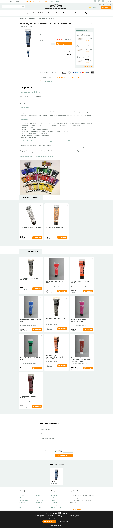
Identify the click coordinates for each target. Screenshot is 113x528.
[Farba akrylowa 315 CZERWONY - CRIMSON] (31, 384)
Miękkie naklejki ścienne (75, 13)
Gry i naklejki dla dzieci (52, 13)
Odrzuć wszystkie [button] (64, 521)
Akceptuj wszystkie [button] (49, 521)
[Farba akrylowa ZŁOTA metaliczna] (56, 215)
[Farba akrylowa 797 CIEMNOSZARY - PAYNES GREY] (30, 267)
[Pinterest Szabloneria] (103, 1)
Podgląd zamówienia (56, 510)
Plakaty (64, 13)
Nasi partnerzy (38, 498)
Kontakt (21, 505)
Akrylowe (51, 18)
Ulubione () (95, 7)
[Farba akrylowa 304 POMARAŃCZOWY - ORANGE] (82, 268)
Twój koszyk (54, 495)
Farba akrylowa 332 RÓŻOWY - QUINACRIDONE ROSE (79, 320)
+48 (29, 1)
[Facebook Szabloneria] (99, 1)
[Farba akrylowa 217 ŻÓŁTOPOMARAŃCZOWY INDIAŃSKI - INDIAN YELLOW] (56, 344)
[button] (56, 525)
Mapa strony (22, 502)
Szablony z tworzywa (24, 13)
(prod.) (107, 7)
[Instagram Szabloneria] (95, 1)
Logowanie (108, 4)
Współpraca (38, 507)
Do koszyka (38, 237)
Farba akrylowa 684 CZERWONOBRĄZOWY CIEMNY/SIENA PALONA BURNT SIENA (81, 359)
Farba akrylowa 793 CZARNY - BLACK (55, 318)
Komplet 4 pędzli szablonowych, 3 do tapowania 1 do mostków (84, 34)
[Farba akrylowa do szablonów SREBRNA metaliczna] (31, 215)
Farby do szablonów (42, 18)
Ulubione (53, 498)
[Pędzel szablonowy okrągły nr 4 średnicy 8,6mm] (80, 61)
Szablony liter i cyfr (38, 13)
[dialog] (56, 519)
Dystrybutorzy (38, 502)
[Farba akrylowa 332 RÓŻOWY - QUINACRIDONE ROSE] (82, 307)
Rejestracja (101, 4)
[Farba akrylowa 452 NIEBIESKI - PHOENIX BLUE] (31, 307)
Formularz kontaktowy (54, 1)
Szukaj (23, 6)
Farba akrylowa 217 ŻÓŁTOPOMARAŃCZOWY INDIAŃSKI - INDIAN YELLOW (55, 357)
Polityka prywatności (24, 500)
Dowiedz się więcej (60, 518)
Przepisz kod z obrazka (48, 451)
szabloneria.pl (56, 6)
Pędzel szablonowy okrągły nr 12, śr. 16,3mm (84, 45)
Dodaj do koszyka (65, 44)
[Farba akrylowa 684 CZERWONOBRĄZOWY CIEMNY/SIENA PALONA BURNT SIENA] (82, 345)
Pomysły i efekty (39, 500)
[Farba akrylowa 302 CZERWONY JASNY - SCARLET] (56, 268)
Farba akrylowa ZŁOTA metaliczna (54, 227)
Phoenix (48, 31)
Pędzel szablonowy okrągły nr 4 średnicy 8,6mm (84, 56)
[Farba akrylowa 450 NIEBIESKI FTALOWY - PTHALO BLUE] (28, 37)
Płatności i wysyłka (56, 507)
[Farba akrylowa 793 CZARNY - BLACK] (56, 306)
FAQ (20, 498)
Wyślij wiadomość (63, 455)
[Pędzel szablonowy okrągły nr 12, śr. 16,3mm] (80, 50)
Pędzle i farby (88, 13)
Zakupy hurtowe (39, 505)
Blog (20, 507)
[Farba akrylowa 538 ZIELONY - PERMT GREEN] (31, 345)
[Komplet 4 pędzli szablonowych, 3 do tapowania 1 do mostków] (80, 39)
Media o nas (38, 495)
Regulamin (21, 495)
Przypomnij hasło (55, 505)
